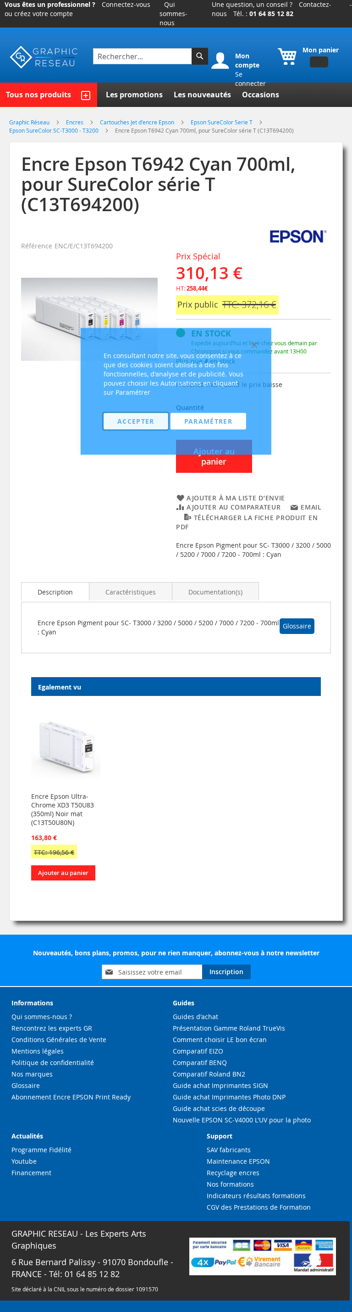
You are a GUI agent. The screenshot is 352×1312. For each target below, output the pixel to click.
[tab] (55, 591)
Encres (75, 122)
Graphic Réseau (30, 122)
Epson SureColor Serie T (222, 122)
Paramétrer (208, 421)
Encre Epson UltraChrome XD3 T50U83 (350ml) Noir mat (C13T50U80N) (62, 809)
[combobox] (143, 56)
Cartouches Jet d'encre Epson (138, 122)
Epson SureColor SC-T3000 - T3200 (54, 130)
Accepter (135, 421)
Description (55, 592)
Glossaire (297, 626)
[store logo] (44, 57)
